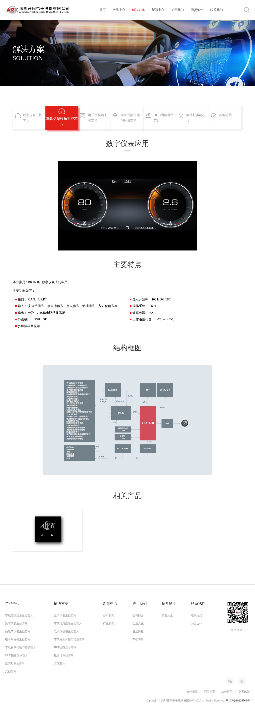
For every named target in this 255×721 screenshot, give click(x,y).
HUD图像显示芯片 (16, 655)
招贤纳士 (197, 10)
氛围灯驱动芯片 (15, 663)
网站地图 (209, 691)
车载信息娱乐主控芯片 (19, 615)
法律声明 (226, 691)
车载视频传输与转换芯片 (20, 647)
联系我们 (216, 10)
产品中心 (119, 10)
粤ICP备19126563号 (238, 700)
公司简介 (138, 615)
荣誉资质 (138, 639)
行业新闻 (108, 623)
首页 (102, 10)
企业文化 (138, 623)
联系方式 (196, 615)
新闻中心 (158, 10)
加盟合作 (196, 623)
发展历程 (138, 631)
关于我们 (177, 10)
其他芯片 (10, 671)
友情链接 (192, 691)
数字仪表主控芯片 (16, 623)
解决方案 (138, 10)
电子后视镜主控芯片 (17, 639)
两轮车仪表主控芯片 (17, 631)
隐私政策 (244, 691)
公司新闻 (108, 615)
